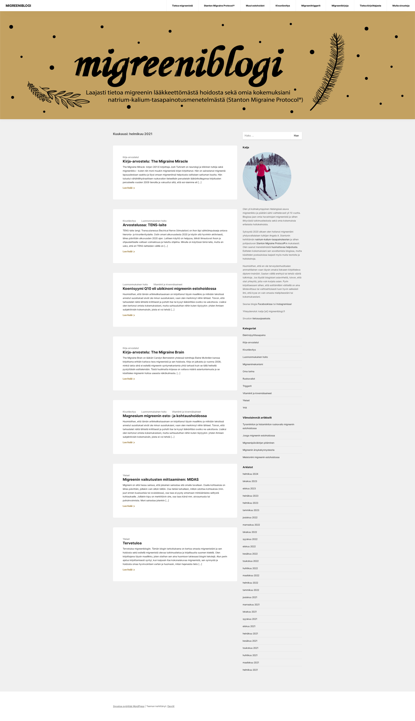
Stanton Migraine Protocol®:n (271, 243)
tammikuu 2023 (251, 510)
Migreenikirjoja (340, 5)
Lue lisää (128, 187)
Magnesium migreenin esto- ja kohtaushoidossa (165, 416)
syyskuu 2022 (250, 539)
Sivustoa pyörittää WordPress (128, 706)
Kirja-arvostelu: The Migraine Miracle (155, 161)
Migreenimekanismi (253, 364)
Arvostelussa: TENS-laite (144, 225)
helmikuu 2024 (250, 473)
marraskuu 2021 (251, 604)
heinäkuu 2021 (250, 633)
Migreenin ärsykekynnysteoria (258, 449)
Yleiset (126, 475)
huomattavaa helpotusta (284, 247)
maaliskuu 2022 (251, 575)
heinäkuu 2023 (250, 495)
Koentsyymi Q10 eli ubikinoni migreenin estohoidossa (169, 288)
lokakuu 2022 (250, 532)
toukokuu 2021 (250, 648)
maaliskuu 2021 (251, 662)
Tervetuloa (132, 543)
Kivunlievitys (129, 220)
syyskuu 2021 (250, 619)
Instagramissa (283, 304)
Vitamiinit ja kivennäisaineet (167, 284)
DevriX (170, 706)
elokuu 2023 (249, 488)
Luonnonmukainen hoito (153, 220)
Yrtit (245, 407)
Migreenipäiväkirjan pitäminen (258, 442)
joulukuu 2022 (250, 517)
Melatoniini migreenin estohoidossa (261, 457)
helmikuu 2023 (250, 502)
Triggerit (247, 386)
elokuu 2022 (249, 546)
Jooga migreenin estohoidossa (259, 435)
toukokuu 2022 (251, 561)
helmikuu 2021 (250, 669)
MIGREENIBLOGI (18, 6)
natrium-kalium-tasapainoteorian (272, 239)
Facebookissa (265, 304)
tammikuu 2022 (251, 590)
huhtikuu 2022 (250, 568)
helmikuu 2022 (250, 582)
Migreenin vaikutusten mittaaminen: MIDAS (161, 479)
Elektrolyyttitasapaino (254, 335)
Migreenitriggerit (310, 5)
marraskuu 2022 (251, 524)
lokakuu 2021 (250, 611)
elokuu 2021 (249, 626)
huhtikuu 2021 (250, 655)
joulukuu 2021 (250, 597)
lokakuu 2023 (250, 481)
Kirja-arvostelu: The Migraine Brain (153, 352)
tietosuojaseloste (261, 318)
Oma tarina (248, 371)
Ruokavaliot (249, 378)
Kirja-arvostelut (131, 157)
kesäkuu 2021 (250, 640)
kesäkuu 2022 (250, 553)
